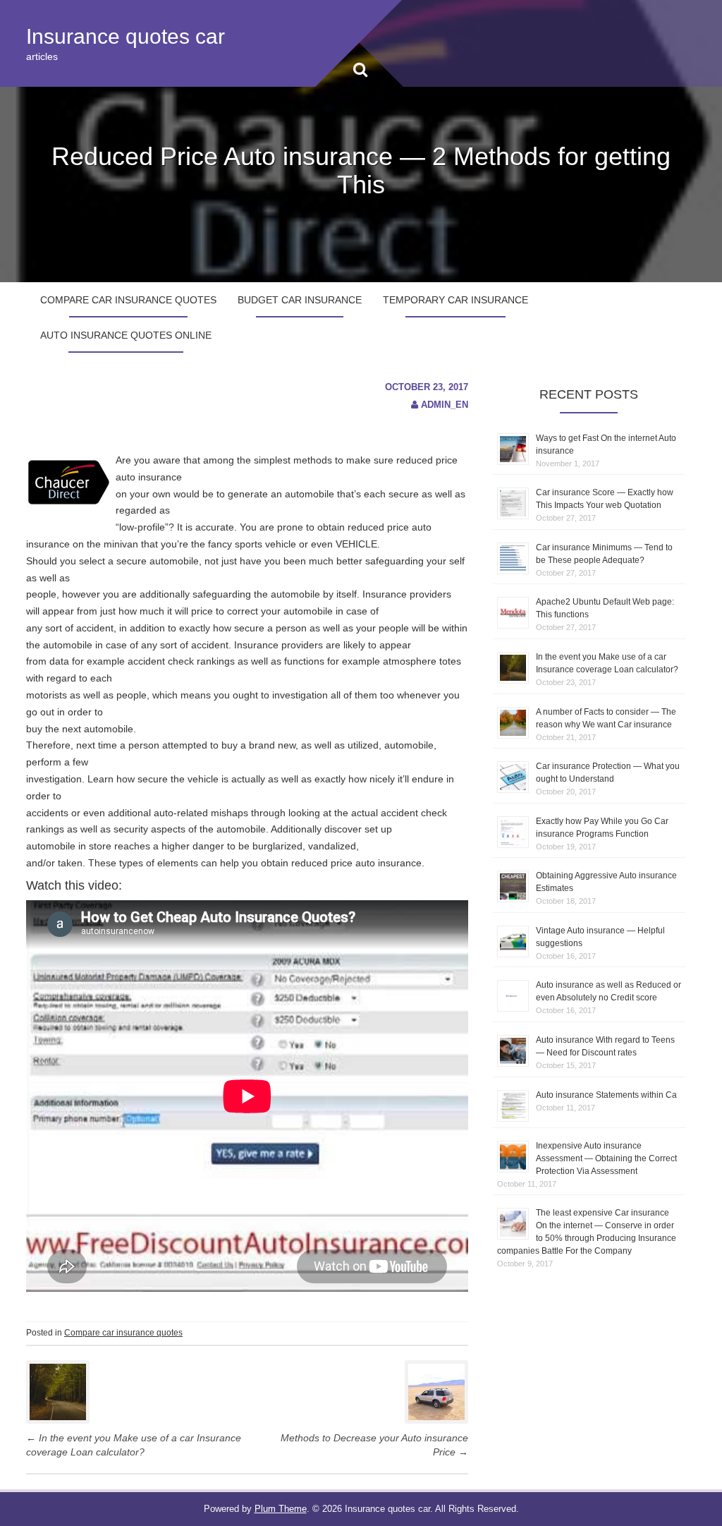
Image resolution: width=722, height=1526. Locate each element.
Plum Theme (281, 1508)
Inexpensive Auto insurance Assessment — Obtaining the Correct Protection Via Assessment (606, 1158)
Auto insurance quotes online (126, 335)
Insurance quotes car (125, 36)
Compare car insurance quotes (128, 299)
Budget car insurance (300, 299)
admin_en (444, 404)
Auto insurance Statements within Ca (606, 1095)
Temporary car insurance (455, 299)
